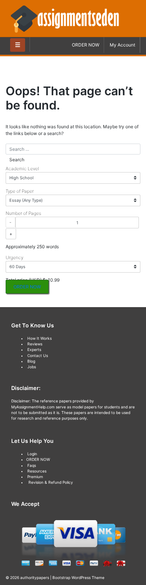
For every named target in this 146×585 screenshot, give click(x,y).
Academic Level (22, 168)
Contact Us (37, 355)
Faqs (31, 465)
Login (32, 454)
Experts (34, 349)
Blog (31, 361)
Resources (36, 471)
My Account (122, 45)
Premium (35, 476)
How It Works (39, 338)
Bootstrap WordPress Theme (78, 577)
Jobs (31, 366)
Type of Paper (20, 191)
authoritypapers (34, 577)
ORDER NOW (85, 45)
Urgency (14, 257)
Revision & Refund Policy (50, 482)
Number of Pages (23, 213)
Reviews (34, 344)
